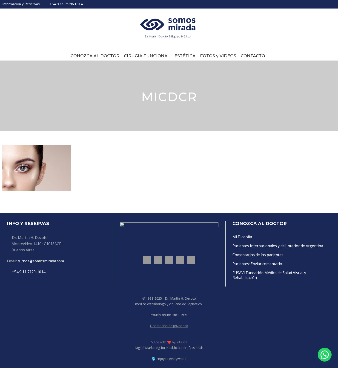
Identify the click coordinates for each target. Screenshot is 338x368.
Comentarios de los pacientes (257, 254)
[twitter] (318, 4)
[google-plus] (303, 4)
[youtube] (326, 4)
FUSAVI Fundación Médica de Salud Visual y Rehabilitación (269, 275)
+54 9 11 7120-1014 (66, 4)
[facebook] (295, 4)
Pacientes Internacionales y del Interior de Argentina (277, 245)
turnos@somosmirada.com (41, 261)
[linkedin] (310, 4)
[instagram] (334, 4)
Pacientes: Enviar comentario (257, 263)
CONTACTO (253, 55)
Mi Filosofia (242, 236)
